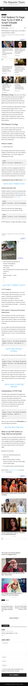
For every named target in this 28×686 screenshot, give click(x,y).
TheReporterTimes (14, 470)
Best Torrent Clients (16, 285)
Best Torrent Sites (17, 184)
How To (7, 600)
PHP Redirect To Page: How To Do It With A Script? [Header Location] (13, 21)
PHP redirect (17, 197)
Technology (7, 12)
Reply (2, 635)
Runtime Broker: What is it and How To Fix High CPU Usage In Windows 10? (7, 609)
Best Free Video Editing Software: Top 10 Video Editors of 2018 (21, 608)
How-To (3, 472)
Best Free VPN (17, 427)
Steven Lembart (4, 28)
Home (2, 12)
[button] (2, 9)
